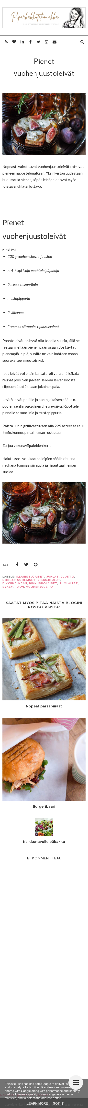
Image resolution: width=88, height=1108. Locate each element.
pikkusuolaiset (43, 583)
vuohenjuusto (39, 586)
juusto (67, 576)
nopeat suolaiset (19, 580)
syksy (7, 586)
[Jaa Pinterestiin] (36, 565)
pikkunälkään (14, 583)
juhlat (52, 576)
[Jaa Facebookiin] (17, 565)
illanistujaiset (30, 576)
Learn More (37, 1103)
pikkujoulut (49, 580)
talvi (19, 586)
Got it (58, 1103)
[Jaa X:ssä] (26, 565)
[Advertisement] (44, 1023)
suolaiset (68, 583)
